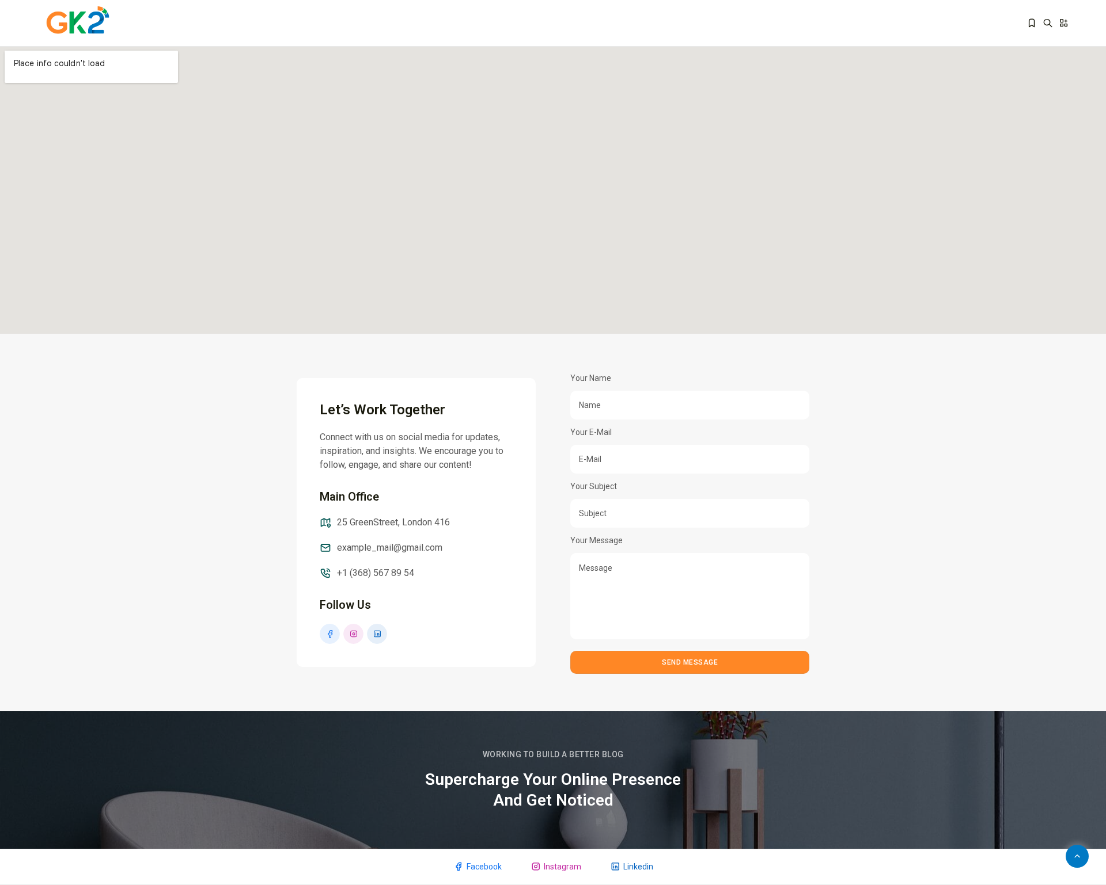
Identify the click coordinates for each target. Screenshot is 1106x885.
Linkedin (638, 866)
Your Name (590, 378)
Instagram (562, 866)
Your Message (596, 540)
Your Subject (593, 486)
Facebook (484, 866)
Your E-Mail (591, 432)
